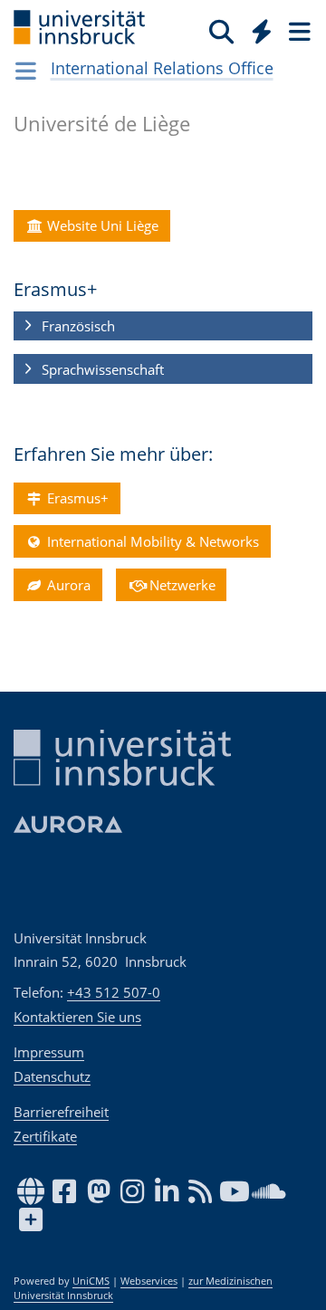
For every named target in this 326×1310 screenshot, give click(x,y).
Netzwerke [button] (181, 585)
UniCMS (91, 1281)
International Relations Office (162, 68)
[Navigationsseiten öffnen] (26, 70)
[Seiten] (298, 31)
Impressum (49, 1052)
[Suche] (221, 31)
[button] (163, 326)
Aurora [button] (67, 585)
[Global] (256, 28)
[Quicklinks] (262, 31)
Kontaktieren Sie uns (77, 1017)
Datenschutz (52, 1076)
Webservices (148, 1281)
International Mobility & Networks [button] (151, 541)
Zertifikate (45, 1136)
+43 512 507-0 (113, 992)
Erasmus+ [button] (76, 498)
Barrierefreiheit (61, 1112)
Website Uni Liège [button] (100, 225)
